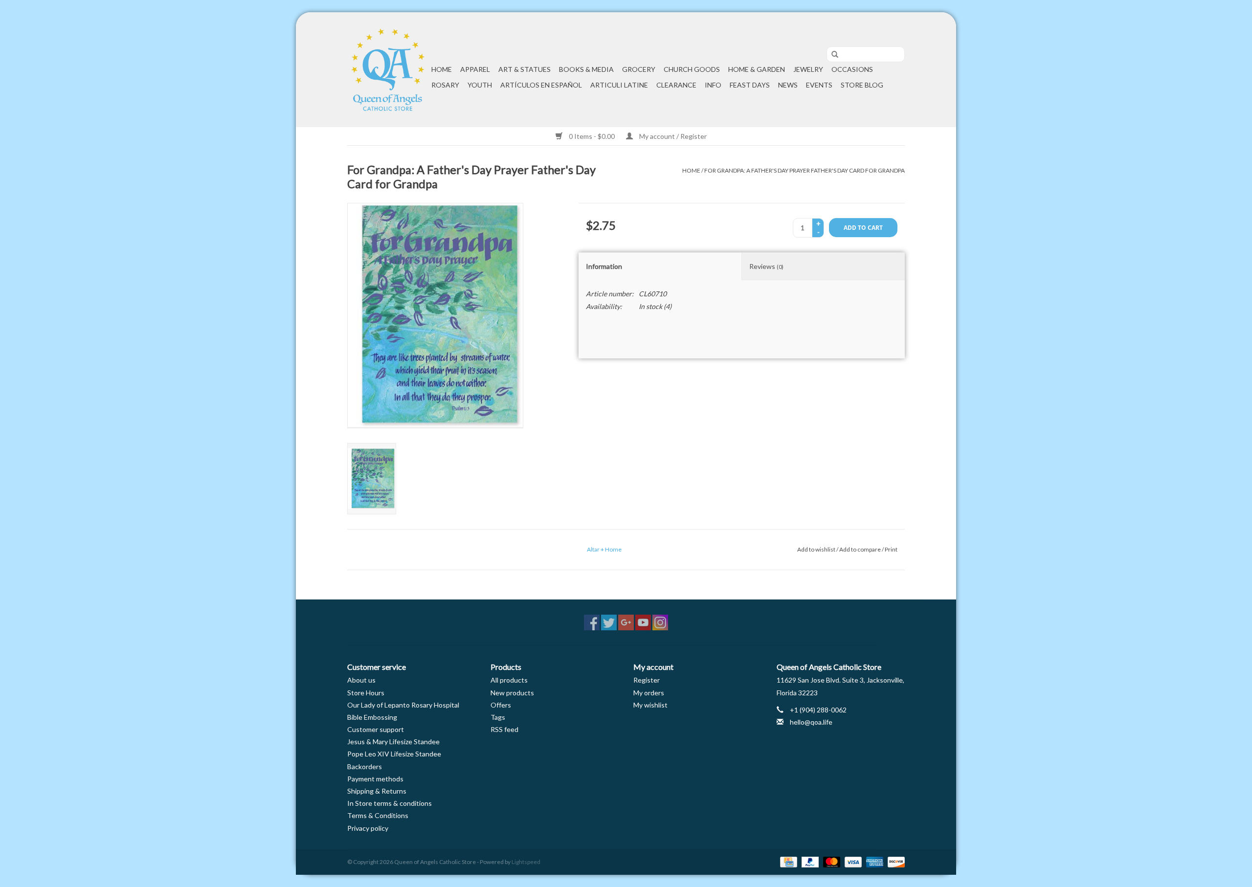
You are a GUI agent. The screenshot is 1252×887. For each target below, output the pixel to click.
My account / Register (672, 136)
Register (646, 680)
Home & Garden (756, 69)
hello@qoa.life (811, 722)
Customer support (375, 729)
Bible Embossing (372, 717)
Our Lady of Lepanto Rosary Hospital (403, 705)
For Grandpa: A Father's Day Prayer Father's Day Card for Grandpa (804, 170)
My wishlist (650, 705)
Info (713, 85)
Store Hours (365, 692)
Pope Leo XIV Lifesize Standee (394, 754)
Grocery (638, 69)
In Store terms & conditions (389, 803)
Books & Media (586, 69)
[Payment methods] (787, 861)
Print (891, 549)
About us (361, 680)
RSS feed (504, 729)
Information (604, 266)
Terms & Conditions (377, 815)
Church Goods (692, 69)
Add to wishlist (816, 549)
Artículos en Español (541, 85)
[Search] (831, 54)
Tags (498, 717)
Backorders (364, 766)
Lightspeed (526, 861)
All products (509, 680)
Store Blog (862, 85)
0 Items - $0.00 (591, 136)
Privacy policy (367, 828)
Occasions (852, 69)
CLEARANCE (676, 85)
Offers (501, 705)
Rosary (445, 85)
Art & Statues (524, 69)
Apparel (475, 69)
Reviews (766, 266)
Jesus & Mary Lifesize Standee (393, 741)
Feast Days (750, 85)
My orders (648, 692)
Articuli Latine (619, 85)
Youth (480, 85)
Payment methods (375, 779)
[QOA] (387, 69)
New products (512, 692)
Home (441, 69)
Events (819, 85)
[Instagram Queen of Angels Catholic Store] (660, 622)
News (788, 85)
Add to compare (860, 549)
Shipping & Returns (376, 791)
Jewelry (808, 69)
